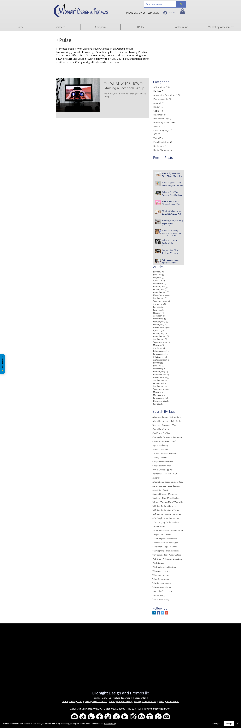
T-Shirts (173, 546)
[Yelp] (158, 716)
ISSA (175, 473)
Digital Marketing (160, 445)
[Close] (237, 723)
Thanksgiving (158, 550)
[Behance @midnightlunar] (141, 716)
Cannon (165, 429)
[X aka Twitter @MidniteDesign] (116, 716)
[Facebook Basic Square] (158, 612)
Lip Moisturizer (159, 486)
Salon (168, 534)
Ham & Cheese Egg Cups (162, 469)
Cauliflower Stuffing (161, 433)
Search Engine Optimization (164, 538)
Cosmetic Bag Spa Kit (161, 441)
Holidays (167, 473)
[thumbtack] (149, 716)
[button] (182, 11)
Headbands (157, 473)
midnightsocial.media (96, 701)
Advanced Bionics (160, 417)
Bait (173, 421)
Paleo (154, 522)
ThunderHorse (172, 550)
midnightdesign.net (72, 701)
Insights (156, 478)
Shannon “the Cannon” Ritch (165, 542)
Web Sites (156, 559)
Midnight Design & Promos (164, 506)
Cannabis (156, 429)
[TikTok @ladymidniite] (82, 716)
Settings (216, 723)
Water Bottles (175, 555)
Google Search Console (162, 465)
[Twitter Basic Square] (162, 612)
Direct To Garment (160, 449)
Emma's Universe (160, 453)
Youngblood (157, 591)
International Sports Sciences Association (167, 482)
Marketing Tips (159, 498)
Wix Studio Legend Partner (164, 567)
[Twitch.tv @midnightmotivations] (91, 716)
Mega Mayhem (173, 498)
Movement (177, 514)
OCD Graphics (158, 518)
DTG (174, 441)
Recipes (155, 534)
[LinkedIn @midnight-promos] (124, 716)
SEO (162, 534)
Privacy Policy (100, 697)
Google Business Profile (162, 461)
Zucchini (168, 591)
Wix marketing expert (161, 575)
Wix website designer (161, 587)
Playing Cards (165, 522)
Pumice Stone (177, 530)
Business (166, 425)
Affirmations (175, 417)
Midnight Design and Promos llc (120, 693)
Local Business (174, 486)
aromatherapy (158, 595)
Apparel (165, 421)
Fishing (155, 457)
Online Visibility (173, 518)
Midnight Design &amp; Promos (166, 510)
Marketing (172, 494)
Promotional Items (160, 530)
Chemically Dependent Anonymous (167, 437)
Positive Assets (158, 526)
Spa (166, 546)
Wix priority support (161, 579)
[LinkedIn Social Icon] (154, 612)
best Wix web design (161, 599)
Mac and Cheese (159, 494)
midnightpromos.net (145, 701)
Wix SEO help (158, 563)
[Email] (166, 716)
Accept (229, 723)
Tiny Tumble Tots (160, 555)
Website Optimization (172, 559)
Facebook (173, 453)
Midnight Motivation (161, 514)
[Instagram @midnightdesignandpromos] (107, 716)
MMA (165, 490)
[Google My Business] (133, 716)
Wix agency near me (161, 571)
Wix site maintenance (161, 583)
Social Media (157, 546)
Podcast (175, 522)
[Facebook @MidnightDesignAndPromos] (99, 716)
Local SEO (156, 490)
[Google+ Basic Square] (166, 612)
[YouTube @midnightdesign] (74, 716)
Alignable (156, 421)
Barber (179, 421)
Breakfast (156, 425)
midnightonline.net (169, 701)
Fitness (164, 457)
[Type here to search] (181, 4)
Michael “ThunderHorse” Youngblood (167, 502)
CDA (174, 425)
